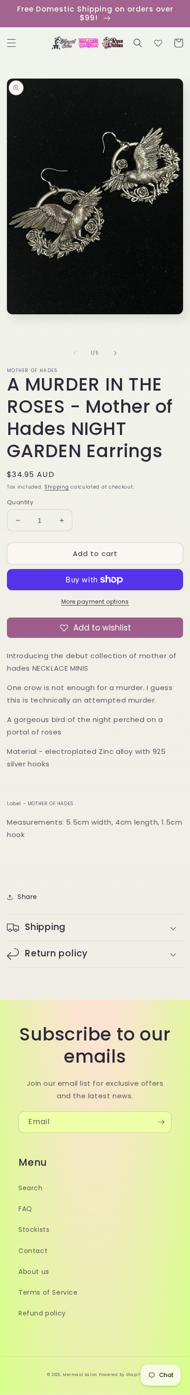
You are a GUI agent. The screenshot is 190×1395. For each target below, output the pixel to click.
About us (33, 1271)
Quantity (20, 502)
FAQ (25, 1208)
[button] (11, 43)
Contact (33, 1250)
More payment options (95, 602)
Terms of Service (48, 1292)
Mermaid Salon (80, 1374)
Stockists (33, 1229)
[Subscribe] (161, 1122)
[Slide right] (115, 353)
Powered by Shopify (121, 1374)
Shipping (56, 486)
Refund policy (42, 1313)
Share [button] (27, 896)
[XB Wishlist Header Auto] (158, 43)
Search (30, 1188)
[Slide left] (75, 353)
